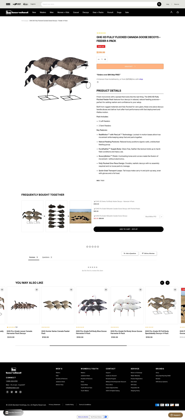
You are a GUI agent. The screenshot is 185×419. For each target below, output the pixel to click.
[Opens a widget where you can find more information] (175, 415)
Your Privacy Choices (96, 416)
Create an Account (111, 375)
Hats (57, 375)
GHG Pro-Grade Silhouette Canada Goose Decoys (111, 216)
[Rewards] (13, 412)
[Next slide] (168, 283)
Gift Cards (134, 384)
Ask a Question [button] (131, 253)
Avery (157, 372)
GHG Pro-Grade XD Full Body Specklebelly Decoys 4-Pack (157, 332)
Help (167, 4)
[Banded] (17, 12)
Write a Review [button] (149, 253)
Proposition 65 (135, 387)
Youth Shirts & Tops (86, 387)
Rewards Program (111, 378)
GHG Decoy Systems (162, 381)
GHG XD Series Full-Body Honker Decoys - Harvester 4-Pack (115, 201)
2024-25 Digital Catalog (113, 390)
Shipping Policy (135, 390)
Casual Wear (84, 384)
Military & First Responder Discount (116, 381)
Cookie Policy (69, 404)
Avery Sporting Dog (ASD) (163, 375)
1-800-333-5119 (11, 381)
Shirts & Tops (59, 384)
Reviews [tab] (32, 257)
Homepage (24, 20)
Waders (58, 372)
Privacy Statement (54, 404)
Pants (82, 381)
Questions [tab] (45, 257)
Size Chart (134, 381)
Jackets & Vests (60, 381)
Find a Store (109, 384)
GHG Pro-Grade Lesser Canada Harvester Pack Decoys (19, 332)
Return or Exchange (136, 372)
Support (108, 372)
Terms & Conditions (85, 404)
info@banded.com (12, 388)
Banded (158, 378)
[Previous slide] (162, 283)
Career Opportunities (112, 387)
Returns (176, 4)
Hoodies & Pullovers (61, 378)
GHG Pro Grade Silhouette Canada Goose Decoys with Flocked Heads (118, 209)
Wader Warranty (135, 375)
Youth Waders (85, 390)
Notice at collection (83, 416)
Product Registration (137, 378)
